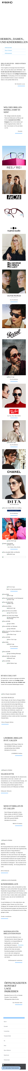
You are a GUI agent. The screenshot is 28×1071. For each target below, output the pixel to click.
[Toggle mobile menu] (25, 2)
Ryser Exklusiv (8, 50)
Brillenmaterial (8, 53)
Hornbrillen (20, 945)
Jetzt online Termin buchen (12, 1068)
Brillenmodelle (8, 47)
